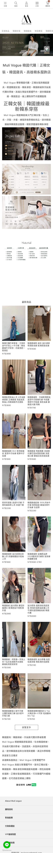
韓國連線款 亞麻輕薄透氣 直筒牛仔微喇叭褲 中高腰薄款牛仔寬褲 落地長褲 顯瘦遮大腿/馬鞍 (40, 400)
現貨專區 (38, 31)
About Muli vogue (13, 801)
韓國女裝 (16, 31)
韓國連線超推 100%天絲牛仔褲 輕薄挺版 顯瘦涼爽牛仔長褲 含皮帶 (39, 504)
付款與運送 (10, 826)
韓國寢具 (27, 31)
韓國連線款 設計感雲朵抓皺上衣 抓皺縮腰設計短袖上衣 (13, 556)
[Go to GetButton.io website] (6, 850)
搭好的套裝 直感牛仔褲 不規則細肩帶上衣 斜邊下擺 (13, 503)
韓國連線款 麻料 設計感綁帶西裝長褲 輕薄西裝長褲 (39, 344)
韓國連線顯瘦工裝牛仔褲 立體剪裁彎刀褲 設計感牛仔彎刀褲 (13, 713)
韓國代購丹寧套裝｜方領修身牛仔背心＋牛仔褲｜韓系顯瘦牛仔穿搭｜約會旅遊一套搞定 (13, 347)
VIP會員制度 (10, 834)
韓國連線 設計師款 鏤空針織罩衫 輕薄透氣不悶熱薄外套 (13, 607)
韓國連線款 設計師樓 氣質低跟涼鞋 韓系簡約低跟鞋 (39, 660)
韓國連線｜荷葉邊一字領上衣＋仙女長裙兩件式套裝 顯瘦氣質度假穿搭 (13, 661)
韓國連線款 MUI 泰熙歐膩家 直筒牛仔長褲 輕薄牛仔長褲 (13, 453)
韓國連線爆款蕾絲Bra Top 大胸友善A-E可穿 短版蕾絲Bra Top (39, 713)
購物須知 (9, 809)
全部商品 (5, 31)
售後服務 (9, 817)
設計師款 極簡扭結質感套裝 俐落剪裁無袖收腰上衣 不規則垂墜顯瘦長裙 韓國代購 (38, 609)
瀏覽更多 (26, 727)
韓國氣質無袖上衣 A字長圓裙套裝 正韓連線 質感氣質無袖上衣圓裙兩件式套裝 (13, 399)
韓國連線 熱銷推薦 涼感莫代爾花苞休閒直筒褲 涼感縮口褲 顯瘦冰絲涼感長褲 (39, 453)
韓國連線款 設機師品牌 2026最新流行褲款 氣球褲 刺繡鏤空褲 (39, 556)
